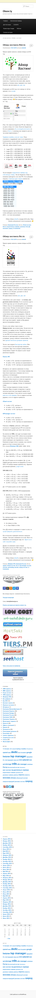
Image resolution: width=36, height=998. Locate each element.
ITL (3, 760)
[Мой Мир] (13, 787)
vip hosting (11, 567)
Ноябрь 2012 (7, 908)
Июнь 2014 (6, 869)
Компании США (7, 717)
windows (30, 764)
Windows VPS (11, 564)
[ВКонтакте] (7, 787)
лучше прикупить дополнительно (12, 531)
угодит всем (19, 466)
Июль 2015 (6, 849)
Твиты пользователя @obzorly (11, 666)
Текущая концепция (8, 597)
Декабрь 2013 (7, 882)
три (24, 85)
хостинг (22, 781)
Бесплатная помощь (16, 21)
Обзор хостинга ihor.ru (14, 44)
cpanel (4, 565)
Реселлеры (6, 733)
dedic (14, 752)
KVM (6, 760)
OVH (20, 760)
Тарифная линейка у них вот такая (13, 137)
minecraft (16, 760)
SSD (30, 760)
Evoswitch (23, 752)
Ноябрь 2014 (7, 859)
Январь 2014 (6, 880)
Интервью (6, 707)
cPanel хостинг (27, 225)
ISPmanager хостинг (9, 413)
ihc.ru (17, 565)
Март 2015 (6, 853)
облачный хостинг (22, 778)
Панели (5, 727)
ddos (9, 752)
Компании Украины (9, 719)
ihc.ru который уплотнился (22, 129)
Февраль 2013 (7, 902)
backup (18, 749)
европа (21, 775)
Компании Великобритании (11, 709)
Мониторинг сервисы (9, 721)
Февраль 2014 (7, 877)
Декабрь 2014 (7, 857)
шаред (10, 228)
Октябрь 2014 (7, 861)
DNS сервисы (7, 691)
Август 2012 (6, 914)
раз (18, 85)
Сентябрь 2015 (7, 847)
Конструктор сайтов (20, 344)
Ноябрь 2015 (7, 845)
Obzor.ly (7, 11)
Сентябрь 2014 (7, 863)
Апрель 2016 (6, 839)
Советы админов (8, 735)
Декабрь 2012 (7, 906)
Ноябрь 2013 (7, 884)
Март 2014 (6, 875)
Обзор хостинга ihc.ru (14, 236)
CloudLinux (30, 749)
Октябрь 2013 (7, 886)
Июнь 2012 (6, 918)
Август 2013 (6, 890)
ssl (4, 764)
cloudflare (23, 749)
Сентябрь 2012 (7, 912)
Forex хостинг (7, 693)
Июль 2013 (6, 892)
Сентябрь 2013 (7, 888)
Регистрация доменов (9, 731)
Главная (5, 21)
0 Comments (31, 46)
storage (8, 764)
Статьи (5, 739)
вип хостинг (7, 770)
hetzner (6, 756)
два (21, 85)
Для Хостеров (7, 24)
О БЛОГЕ (16, 24)
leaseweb (10, 760)
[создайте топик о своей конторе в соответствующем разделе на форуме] (15, 676)
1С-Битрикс (6, 749)
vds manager (22, 764)
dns (19, 752)
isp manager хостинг (25, 565)
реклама (17, 781)
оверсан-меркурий (8, 781)
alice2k (24, 48)
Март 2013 (6, 900)
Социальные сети (8, 737)
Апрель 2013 (6, 898)
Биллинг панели (8, 703)
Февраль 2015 (7, 855)
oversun (5, 567)
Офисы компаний (8, 725)
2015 (11, 749)
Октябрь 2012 (7, 910)
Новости (5, 723)
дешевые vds (24, 226)
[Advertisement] (14, 816)
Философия (6, 741)
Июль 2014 (6, 867)
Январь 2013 (6, 904)
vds (14, 764)
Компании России (13, 225)
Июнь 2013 (6, 894)
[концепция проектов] (13, 633)
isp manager (18, 756)
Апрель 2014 (6, 873)
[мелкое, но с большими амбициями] (18, 648)
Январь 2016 (6, 841)
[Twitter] (10, 787)
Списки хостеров (7, 32)
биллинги (22, 767)
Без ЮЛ (5, 701)
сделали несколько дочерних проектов (16, 340)
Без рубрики (6, 699)
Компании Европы (8, 711)
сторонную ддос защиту (15, 179)
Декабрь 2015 (7, 843)
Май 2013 (5, 896)
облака (13, 778)
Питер (5, 767)
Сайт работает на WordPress (18, 994)
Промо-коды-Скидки (8, 28)
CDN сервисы (7, 689)
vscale (13, 91)
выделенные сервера (20, 770)
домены (16, 775)
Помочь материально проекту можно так (14, 605)
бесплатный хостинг (14, 767)
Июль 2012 (6, 916)
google (29, 752)
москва (16, 567)
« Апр (8, 938)
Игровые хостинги (8, 705)
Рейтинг (19, 28)
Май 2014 (5, 871)
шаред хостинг (23, 567)
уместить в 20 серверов (10, 395)
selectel (25, 759)
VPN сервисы (7, 695)
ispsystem (29, 757)
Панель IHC (6, 356)
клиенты (27, 775)
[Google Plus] (4, 787)
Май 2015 (5, 851)
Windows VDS (14, 446)
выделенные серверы (13, 226)
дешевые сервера (8, 775)
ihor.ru (10, 131)
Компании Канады (8, 713)
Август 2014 (6, 865)
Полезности (6, 729)
